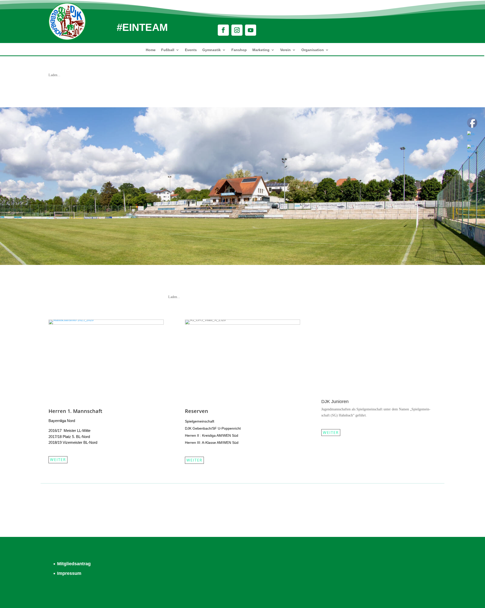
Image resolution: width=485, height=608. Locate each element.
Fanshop (239, 50)
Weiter (58, 459)
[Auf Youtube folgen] (250, 30)
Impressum (69, 573)
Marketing (261, 50)
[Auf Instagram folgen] (237, 30)
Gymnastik (211, 50)
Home (151, 50)
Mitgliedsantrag (74, 563)
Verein (285, 50)
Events (191, 50)
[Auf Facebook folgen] (223, 30)
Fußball (167, 50)
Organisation (312, 50)
